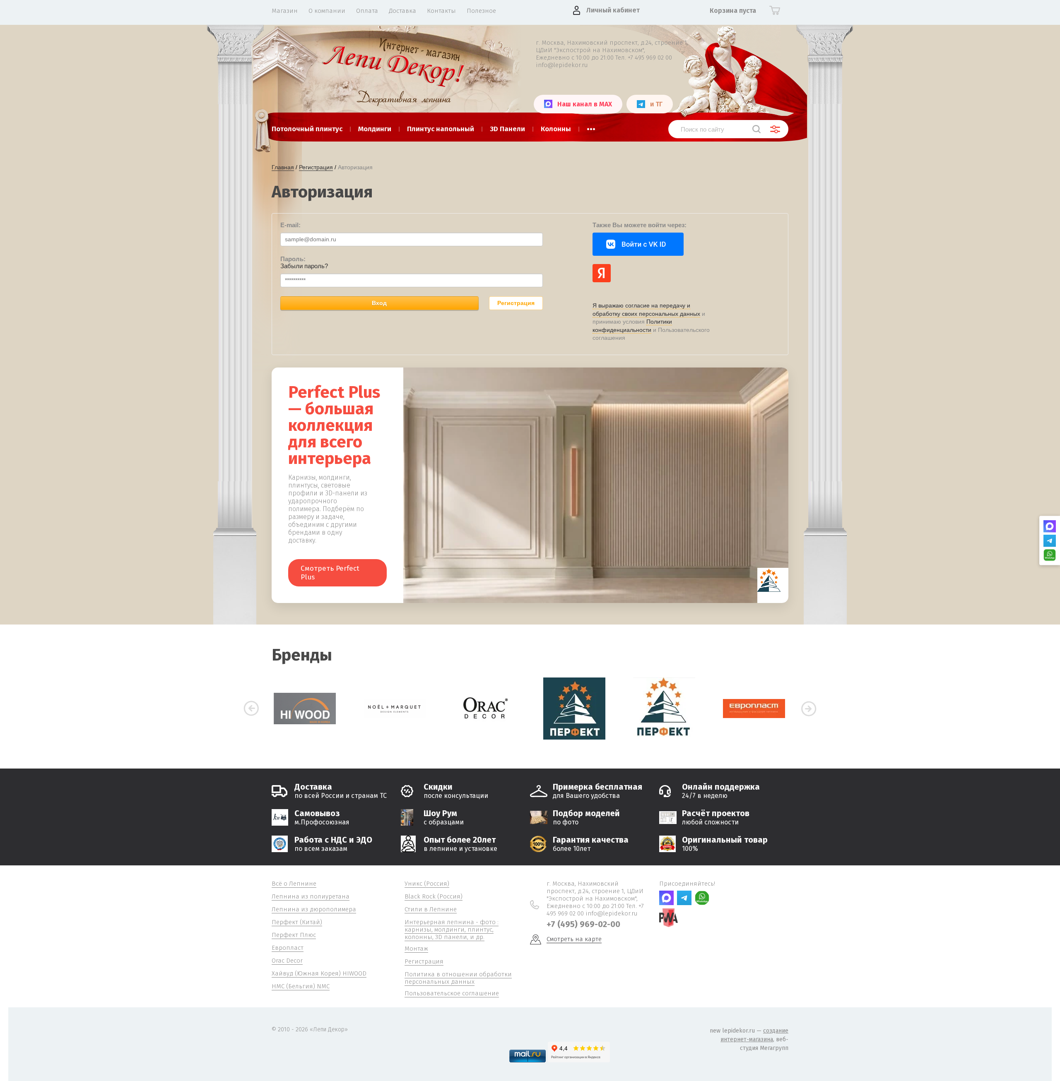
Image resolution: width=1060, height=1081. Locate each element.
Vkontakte (638, 244)
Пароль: (293, 259)
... (591, 126)
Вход (379, 303)
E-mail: (290, 225)
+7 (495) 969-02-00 (583, 924)
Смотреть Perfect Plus (330, 572)
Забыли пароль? (304, 266)
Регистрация (516, 303)
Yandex (602, 273)
